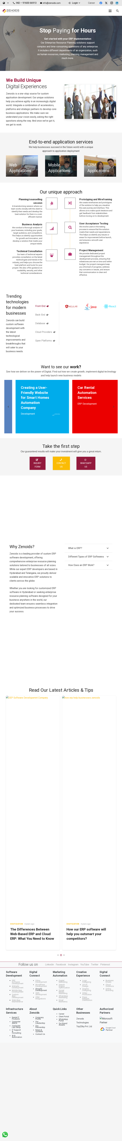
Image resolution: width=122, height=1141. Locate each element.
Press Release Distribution (87, 998)
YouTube (84, 964)
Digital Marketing (63, 981)
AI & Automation (17, 1036)
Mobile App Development (17, 991)
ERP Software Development (18, 982)
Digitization (16, 924)
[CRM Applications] (100, 166)
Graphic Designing (86, 989)
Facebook (61, 964)
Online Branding (110, 989)
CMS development (41, 994)
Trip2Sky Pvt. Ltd (84, 1026)
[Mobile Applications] (61, 166)
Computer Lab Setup (16, 1026)
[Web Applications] (22, 166)
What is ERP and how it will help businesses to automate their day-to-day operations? (89, 738)
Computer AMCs (16, 1022)
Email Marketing (63, 1001)
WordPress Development (41, 985)
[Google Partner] (108, 1029)
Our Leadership (40, 1022)
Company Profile (39, 1018)
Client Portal (64, 1016)
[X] (106, 3)
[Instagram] (111, 3)
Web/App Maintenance (17, 1001)
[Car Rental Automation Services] (53, 406)
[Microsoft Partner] (108, 1021)
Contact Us (40, 1034)
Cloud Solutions (110, 985)
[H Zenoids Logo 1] (11, 11)
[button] (6, 3)
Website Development (17, 987)
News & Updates (39, 1031)
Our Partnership (40, 1026)
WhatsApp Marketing (63, 997)
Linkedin (49, 964)
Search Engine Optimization (64, 986)
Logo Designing (86, 981)
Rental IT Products (16, 1018)
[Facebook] (101, 3)
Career (61, 1014)
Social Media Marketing (63, 991)
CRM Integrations (40, 998)
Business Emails (110, 981)
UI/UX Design (85, 985)
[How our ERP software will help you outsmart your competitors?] (33, 807)
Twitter (94, 964)
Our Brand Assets (63, 1024)
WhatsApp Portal (63, 1020)
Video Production (87, 994)
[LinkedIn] (117, 3)
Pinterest (105, 964)
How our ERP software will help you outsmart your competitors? (30, 934)
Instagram (73, 964)
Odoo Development (41, 981)
